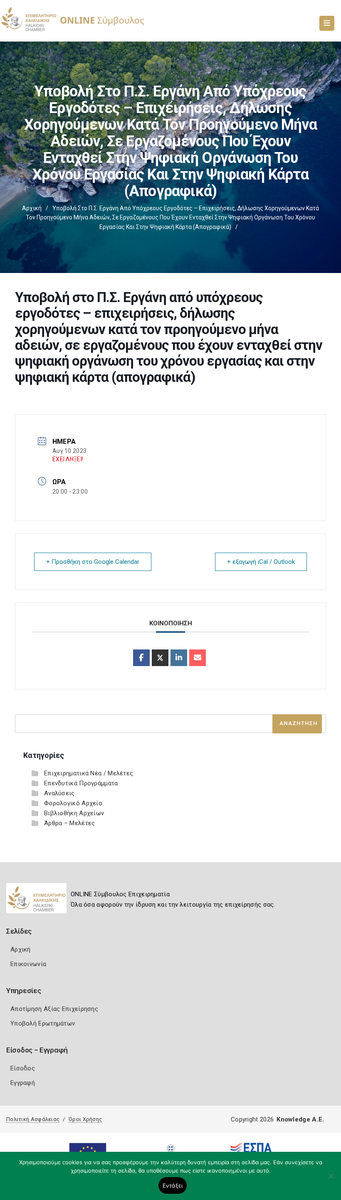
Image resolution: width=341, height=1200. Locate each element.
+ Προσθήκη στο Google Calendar (92, 562)
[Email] (197, 657)
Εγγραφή (22, 1083)
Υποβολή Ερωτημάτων (42, 1023)
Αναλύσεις (59, 793)
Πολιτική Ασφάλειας (32, 1119)
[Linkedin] (178, 657)
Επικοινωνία (28, 964)
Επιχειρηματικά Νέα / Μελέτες (88, 773)
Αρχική (32, 208)
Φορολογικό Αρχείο (73, 803)
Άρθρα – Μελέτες (69, 823)
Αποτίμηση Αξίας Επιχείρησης (54, 1009)
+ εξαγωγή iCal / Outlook (261, 562)
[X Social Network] (160, 657)
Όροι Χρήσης (85, 1119)
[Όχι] (330, 1180)
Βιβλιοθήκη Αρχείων (74, 813)
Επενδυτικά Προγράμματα (81, 783)
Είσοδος (22, 1068)
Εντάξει (173, 1185)
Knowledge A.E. (300, 1119)
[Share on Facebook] (141, 657)
